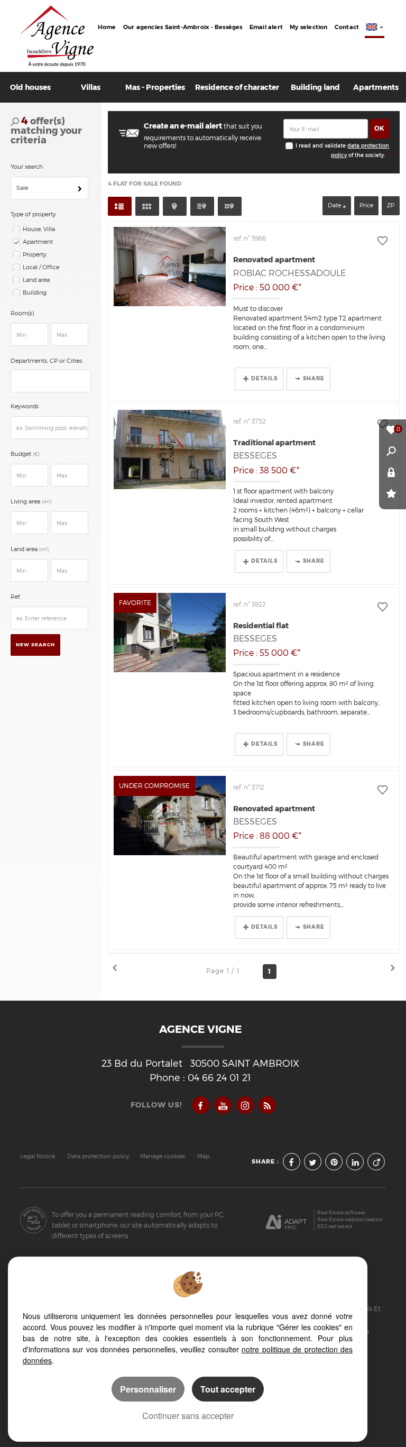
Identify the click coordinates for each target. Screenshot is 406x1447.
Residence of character (237, 87)
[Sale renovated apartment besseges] (170, 815)
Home (107, 27)
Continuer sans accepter (188, 1415)
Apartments (376, 87)
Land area (36, 280)
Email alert (266, 27)
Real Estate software (341, 1212)
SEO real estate (334, 1226)
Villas (90, 87)
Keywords (25, 406)
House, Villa (39, 229)
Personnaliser (148, 1389)
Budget (22, 454)
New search (35, 645)
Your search (27, 166)
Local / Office (41, 267)
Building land (315, 87)
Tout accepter (227, 1389)
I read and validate (321, 145)
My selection (309, 27)
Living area (31, 501)
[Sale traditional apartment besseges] (170, 449)
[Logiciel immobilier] (286, 1220)
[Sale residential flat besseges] (170, 632)
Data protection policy (98, 1156)
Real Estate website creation (350, 1219)
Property (35, 254)
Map (203, 1156)
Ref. (16, 596)
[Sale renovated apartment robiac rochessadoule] (170, 266)
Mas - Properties (155, 87)
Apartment (38, 242)
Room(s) (22, 313)
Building (35, 292)
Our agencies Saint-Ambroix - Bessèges (183, 27)
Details (264, 378)
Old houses (30, 87)
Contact (347, 27)
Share (314, 378)
